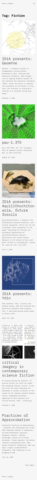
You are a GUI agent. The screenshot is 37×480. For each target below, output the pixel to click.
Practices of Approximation (16, 417)
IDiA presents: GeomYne (17, 61)
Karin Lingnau (7, 3)
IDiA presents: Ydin (17, 296)
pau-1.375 (11, 142)
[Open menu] (34, 3)
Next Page (30, 465)
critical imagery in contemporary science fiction (18, 368)
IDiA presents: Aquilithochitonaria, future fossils (18, 208)
